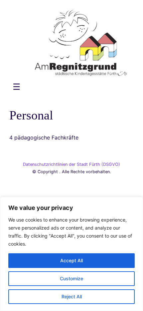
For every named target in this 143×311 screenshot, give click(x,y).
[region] (71, 254)
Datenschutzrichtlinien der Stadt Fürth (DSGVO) (71, 164)
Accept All (71, 260)
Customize (71, 278)
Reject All (72, 296)
